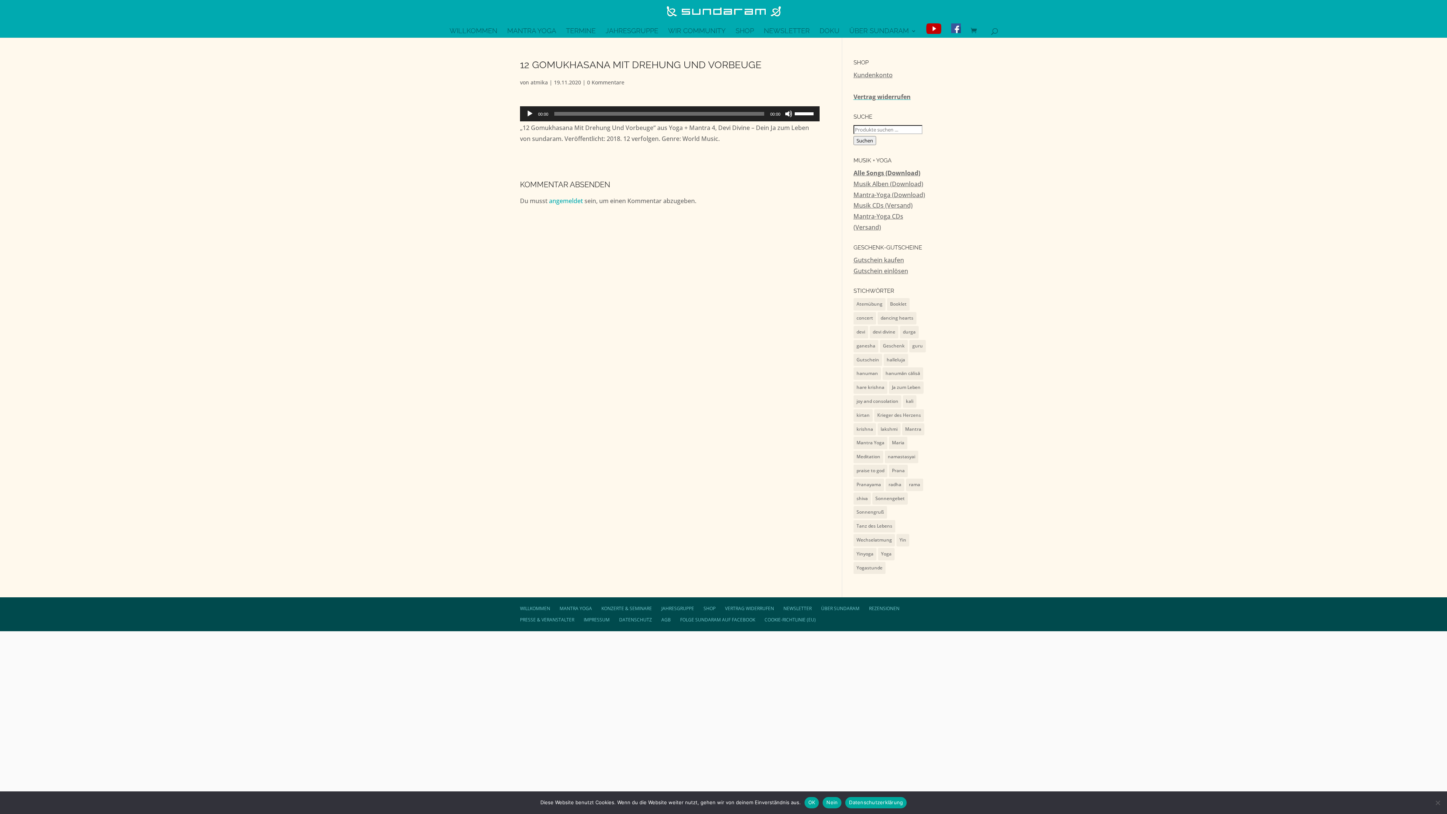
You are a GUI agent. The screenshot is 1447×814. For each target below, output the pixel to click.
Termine (581, 31)
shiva (862, 498)
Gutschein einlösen (881, 271)
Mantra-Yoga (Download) (889, 195)
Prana (898, 470)
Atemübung (870, 304)
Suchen (865, 140)
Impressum (597, 620)
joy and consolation (877, 401)
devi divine (884, 332)
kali (909, 401)
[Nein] (1437, 802)
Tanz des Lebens (874, 526)
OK (811, 802)
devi (861, 332)
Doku (830, 31)
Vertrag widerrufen (882, 97)
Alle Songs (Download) (887, 173)
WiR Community (697, 31)
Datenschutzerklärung (876, 802)
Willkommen (473, 31)
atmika (539, 82)
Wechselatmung (874, 540)
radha (895, 484)
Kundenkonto (873, 75)
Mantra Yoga (531, 31)
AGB (666, 620)
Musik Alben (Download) (888, 184)
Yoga (886, 554)
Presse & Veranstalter (547, 620)
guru (917, 346)
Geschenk (894, 346)
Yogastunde (870, 568)
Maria (898, 442)
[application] (670, 113)
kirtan (863, 415)
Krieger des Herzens (899, 415)
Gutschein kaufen (879, 260)
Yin (902, 540)
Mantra (913, 429)
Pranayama (869, 484)
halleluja (896, 360)
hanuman (867, 373)
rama (914, 484)
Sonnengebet (890, 498)
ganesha (866, 346)
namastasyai (901, 456)
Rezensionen (884, 608)
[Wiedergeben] (530, 114)
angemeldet (566, 201)
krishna (865, 429)
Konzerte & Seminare (626, 608)
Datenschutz (635, 620)
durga (909, 332)
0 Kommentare (605, 82)
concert (865, 318)
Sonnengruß (870, 512)
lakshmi (889, 429)
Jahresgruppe (632, 31)
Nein (832, 802)
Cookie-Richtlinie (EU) (790, 620)
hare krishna (870, 387)
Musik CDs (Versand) (883, 205)
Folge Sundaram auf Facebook (717, 620)
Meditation (868, 456)
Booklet (898, 304)
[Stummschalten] (788, 114)
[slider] (805, 113)
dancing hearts (897, 318)
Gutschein (868, 360)
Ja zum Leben (906, 387)
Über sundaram (879, 31)
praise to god (870, 470)
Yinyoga (865, 554)
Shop (745, 31)
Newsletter (787, 31)
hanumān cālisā (903, 373)
